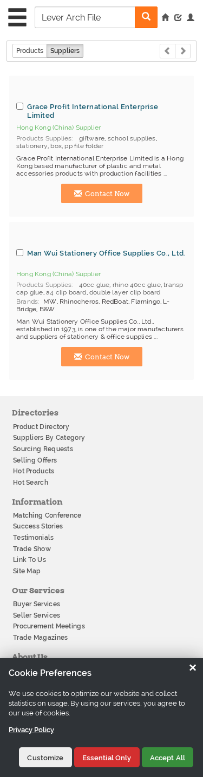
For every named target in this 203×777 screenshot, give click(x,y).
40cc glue (94, 285)
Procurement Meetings (49, 626)
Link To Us (29, 560)
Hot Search (30, 482)
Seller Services (37, 615)
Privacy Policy (31, 730)
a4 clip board (66, 292)
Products (29, 51)
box (56, 146)
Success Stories (38, 526)
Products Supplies (43, 138)
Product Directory (41, 427)
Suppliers (65, 51)
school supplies (132, 138)
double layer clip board (125, 292)
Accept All (167, 758)
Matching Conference (47, 515)
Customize (45, 758)
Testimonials (33, 537)
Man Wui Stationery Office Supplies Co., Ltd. (106, 253)
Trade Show (32, 549)
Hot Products (34, 471)
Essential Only (107, 758)
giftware (92, 138)
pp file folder (83, 146)
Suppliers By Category (49, 437)
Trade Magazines (40, 637)
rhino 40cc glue (137, 285)
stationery (32, 146)
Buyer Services (36, 604)
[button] (191, 18)
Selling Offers (35, 460)
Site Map (27, 571)
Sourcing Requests (43, 449)
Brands (27, 301)
